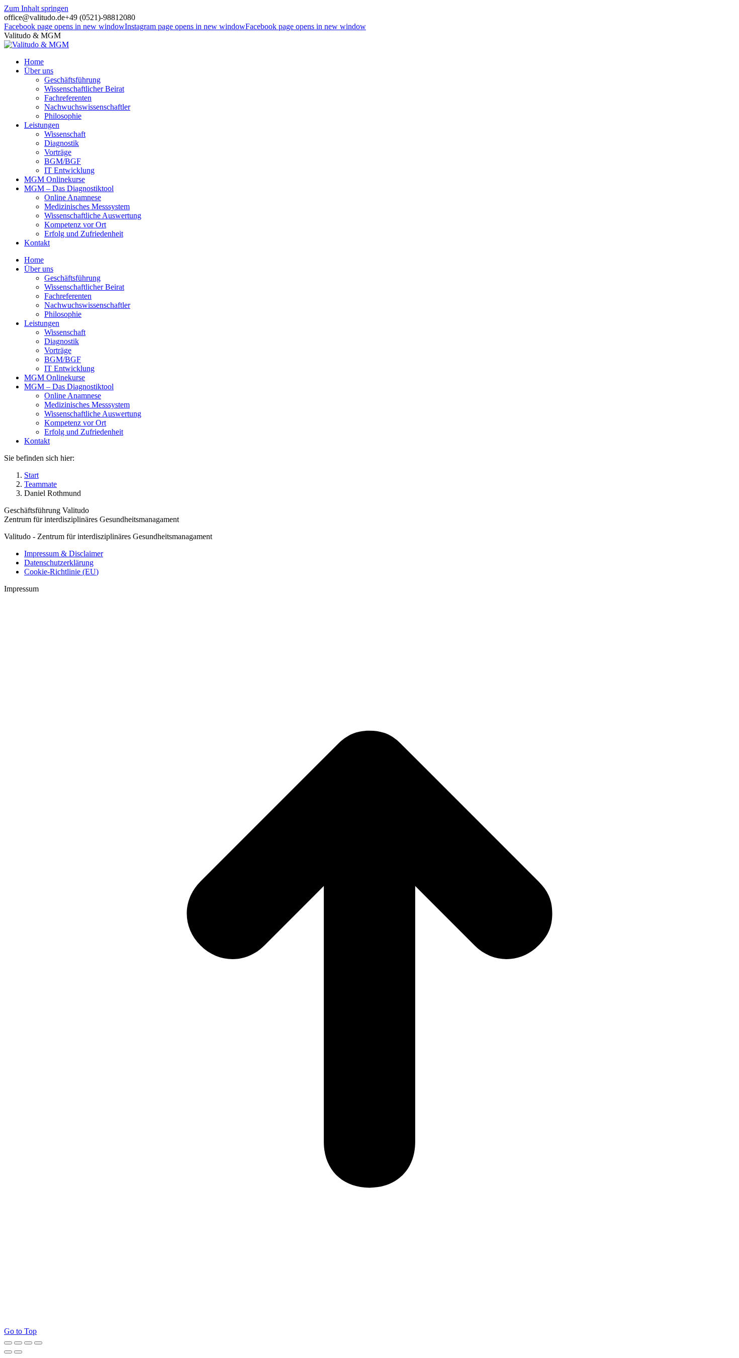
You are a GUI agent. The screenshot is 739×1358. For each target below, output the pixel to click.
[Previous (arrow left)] (8, 1351)
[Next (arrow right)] (18, 1351)
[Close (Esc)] (8, 1342)
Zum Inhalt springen (36, 8)
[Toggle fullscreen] (28, 1342)
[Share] (18, 1342)
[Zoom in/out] (38, 1342)
